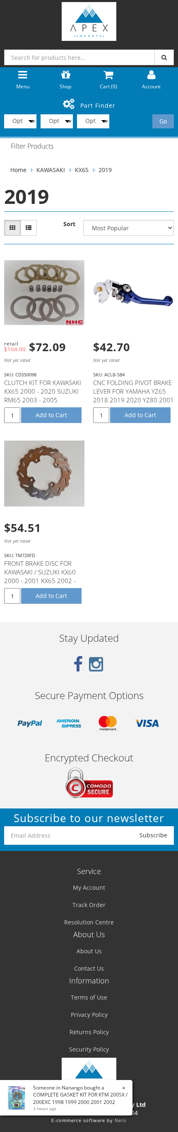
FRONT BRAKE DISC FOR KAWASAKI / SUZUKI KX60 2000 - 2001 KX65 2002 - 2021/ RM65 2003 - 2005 (40, 576)
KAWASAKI (50, 170)
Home (18, 170)
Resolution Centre (89, 922)
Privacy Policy (89, 1015)
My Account (89, 887)
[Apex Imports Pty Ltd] (89, 20)
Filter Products (32, 146)
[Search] (164, 57)
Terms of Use (89, 997)
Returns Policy (89, 1032)
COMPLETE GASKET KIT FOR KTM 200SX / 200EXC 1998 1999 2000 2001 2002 (80, 1098)
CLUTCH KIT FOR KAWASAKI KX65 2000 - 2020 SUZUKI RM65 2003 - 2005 (42, 391)
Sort (69, 224)
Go (163, 121)
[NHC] (74, 322)
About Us (89, 951)
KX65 (82, 170)
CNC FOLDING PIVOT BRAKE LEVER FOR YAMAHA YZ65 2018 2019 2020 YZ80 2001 (133, 391)
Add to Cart (51, 415)
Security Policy (89, 1049)
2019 (105, 170)
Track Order (89, 905)
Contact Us (89, 968)
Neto (121, 1120)
